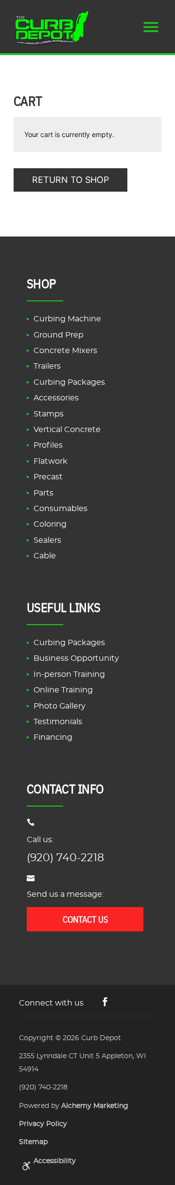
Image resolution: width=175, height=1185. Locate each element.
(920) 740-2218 (65, 857)
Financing (53, 737)
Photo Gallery (60, 706)
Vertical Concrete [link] (67, 430)
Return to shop (70, 180)
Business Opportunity (76, 658)
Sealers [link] (47, 540)
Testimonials (58, 722)
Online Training (63, 690)
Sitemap (33, 1142)
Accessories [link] (56, 398)
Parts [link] (43, 493)
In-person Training (69, 674)
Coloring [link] (50, 524)
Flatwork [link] (51, 461)
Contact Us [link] (85, 919)
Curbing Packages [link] (69, 382)
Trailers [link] (47, 366)
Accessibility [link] (55, 1161)
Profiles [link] (48, 445)
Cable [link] (45, 556)
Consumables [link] (61, 509)
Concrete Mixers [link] (65, 351)
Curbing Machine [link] (67, 319)
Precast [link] (48, 477)
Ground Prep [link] (59, 335)
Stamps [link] (49, 414)
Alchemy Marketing (94, 1106)
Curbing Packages (69, 643)
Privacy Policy (43, 1124)
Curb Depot (101, 1038)
